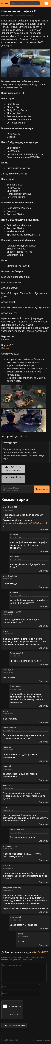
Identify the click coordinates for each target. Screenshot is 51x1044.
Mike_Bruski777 (40, 952)
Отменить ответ (48, 956)
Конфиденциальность (41, 1040)
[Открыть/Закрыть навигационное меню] (49, 3)
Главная (4, 16)
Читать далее (41, 489)
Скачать (5, 339)
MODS (4, 3)
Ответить (43, 529)
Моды (12, 16)
